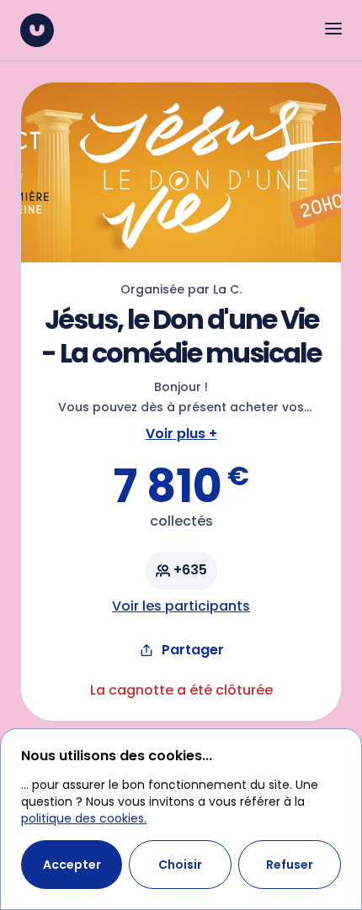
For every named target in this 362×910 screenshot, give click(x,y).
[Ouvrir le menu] (333, 28)
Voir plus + (181, 433)
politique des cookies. (83, 818)
